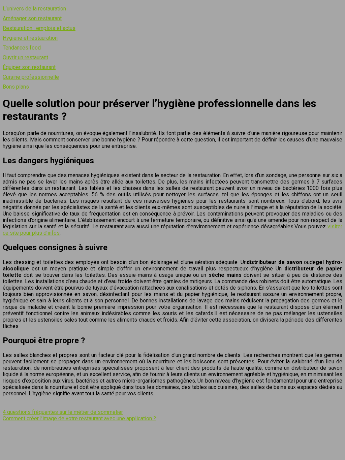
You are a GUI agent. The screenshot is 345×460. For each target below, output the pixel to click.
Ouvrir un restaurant (25, 57)
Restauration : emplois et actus (39, 28)
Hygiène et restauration (30, 38)
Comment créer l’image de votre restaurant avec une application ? (79, 418)
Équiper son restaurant (29, 67)
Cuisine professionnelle (31, 77)
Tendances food (22, 47)
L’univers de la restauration (34, 8)
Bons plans (16, 87)
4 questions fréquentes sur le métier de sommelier (63, 412)
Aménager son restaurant (32, 18)
